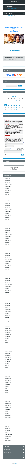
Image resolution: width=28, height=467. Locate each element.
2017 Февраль (8, 294)
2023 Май (7, 426)
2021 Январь (8, 382)
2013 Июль (7, 205)
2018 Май (7, 322)
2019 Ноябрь (8, 355)
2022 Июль (7, 413)
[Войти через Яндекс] (15, 75)
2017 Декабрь (8, 311)
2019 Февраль (8, 336)
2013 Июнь (7, 203)
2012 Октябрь (8, 186)
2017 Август (7, 307)
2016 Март (7, 272)
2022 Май (7, 411)
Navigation (8, 13)
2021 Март (7, 386)
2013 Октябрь (8, 211)
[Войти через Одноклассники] (20, 75)
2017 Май (7, 301)
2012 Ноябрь (8, 188)
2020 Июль (7, 372)
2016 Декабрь (8, 290)
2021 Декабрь (8, 405)
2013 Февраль (8, 194)
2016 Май (7, 276)
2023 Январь (8, 419)
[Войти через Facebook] (13, 75)
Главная (10, 1)
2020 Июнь (7, 369)
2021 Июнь (7, 392)
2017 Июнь (7, 303)
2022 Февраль (8, 409)
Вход (18, 1)
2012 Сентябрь (8, 184)
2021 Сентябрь (8, 399)
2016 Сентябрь (8, 284)
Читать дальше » (15, 50)
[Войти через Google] (18, 75)
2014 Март (7, 221)
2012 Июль (7, 180)
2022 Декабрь (8, 417)
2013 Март (7, 196)
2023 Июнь (7, 428)
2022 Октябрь (8, 415)
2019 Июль (7, 347)
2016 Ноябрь (8, 288)
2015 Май (7, 251)
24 (16, 107)
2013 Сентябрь (8, 209)
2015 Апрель (8, 249)
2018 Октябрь (8, 332)
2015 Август (7, 257)
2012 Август (7, 182)
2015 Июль (7, 255)
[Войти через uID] (7, 75)
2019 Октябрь (8, 353)
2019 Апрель (8, 340)
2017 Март (7, 297)
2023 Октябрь (8, 436)
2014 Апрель (8, 224)
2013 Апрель (8, 199)
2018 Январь (8, 313)
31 (16, 109)
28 (8, 109)
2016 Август (7, 282)
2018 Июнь (7, 324)
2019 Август (7, 349)
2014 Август (7, 232)
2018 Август (7, 328)
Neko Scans (10, 7)
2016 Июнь (7, 278)
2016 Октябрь (8, 286)
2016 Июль (7, 280)
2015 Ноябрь (8, 263)
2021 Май (7, 390)
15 (11, 105)
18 (19, 105)
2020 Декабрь (8, 380)
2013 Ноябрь (8, 213)
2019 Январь (8, 334)
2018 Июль (7, 326)
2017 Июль (7, 305)
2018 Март (7, 317)
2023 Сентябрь (8, 434)
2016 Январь (8, 267)
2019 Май (7, 342)
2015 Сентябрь (8, 259)
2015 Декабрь (8, 265)
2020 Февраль (8, 361)
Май (12, 15)
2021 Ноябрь (8, 403)
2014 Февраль (8, 219)
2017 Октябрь (8, 309)
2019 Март (7, 338)
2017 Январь (8, 292)
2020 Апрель (8, 365)
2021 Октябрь (8, 401)
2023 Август (7, 432)
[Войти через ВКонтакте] (10, 75)
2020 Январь (8, 359)
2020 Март (7, 363)
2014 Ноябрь (8, 238)
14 (8, 105)
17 (16, 105)
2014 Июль (7, 230)
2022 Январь (8, 407)
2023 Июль (7, 430)
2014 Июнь (7, 228)
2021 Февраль (8, 384)
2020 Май (7, 367)
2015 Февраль (8, 244)
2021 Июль (7, 394)
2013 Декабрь (8, 215)
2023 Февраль (8, 422)
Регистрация (14, 1)
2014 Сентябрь (8, 234)
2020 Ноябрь (8, 378)
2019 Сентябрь (8, 351)
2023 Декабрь (8, 440)
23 (14, 107)
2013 (9, 15)
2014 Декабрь (8, 240)
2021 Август (7, 397)
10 (16, 102)
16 (14, 105)
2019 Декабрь (8, 357)
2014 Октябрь (8, 236)
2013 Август (7, 207)
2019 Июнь (7, 344)
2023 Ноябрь (8, 438)
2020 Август (7, 374)
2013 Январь (8, 192)
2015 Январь (8, 242)
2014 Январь (8, 217)
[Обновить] (23, 142)
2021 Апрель (8, 388)
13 (5, 105)
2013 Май (7, 201)
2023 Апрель (8, 424)
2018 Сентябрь (8, 330)
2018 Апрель (8, 319)
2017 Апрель (8, 299)
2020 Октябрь (8, 376)
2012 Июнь (7, 178)
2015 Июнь (7, 253)
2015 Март (7, 246)
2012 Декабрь (8, 190)
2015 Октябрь (8, 261)
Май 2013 (14, 96)
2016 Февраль (8, 269)
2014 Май (7, 226)
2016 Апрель (8, 274)
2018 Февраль (8, 315)
